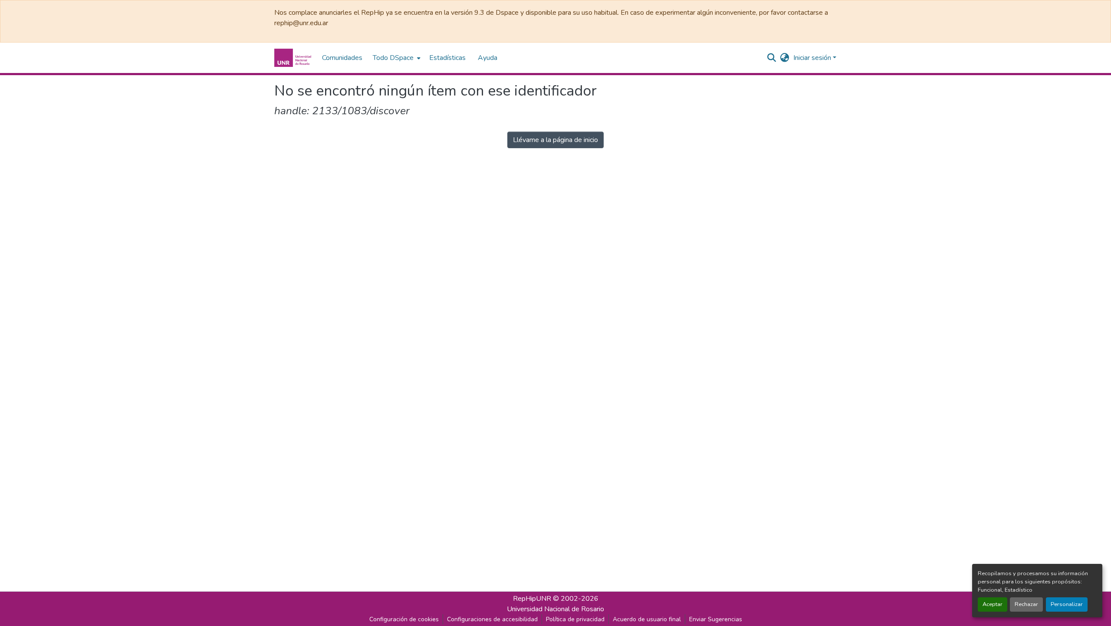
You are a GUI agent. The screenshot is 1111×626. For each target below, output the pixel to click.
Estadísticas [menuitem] (447, 58)
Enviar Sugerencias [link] (715, 619)
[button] (293, 58)
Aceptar (993, 604)
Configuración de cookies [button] (404, 619)
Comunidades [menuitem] (342, 58)
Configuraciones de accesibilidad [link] (492, 619)
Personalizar (1067, 604)
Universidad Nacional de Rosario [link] (555, 609)
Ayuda (487, 58)
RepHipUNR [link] (532, 598)
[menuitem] (396, 58)
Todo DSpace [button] (393, 58)
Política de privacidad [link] (575, 619)
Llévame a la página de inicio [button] (555, 140)
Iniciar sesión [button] (813, 58)
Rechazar (1026, 604)
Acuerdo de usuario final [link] (647, 619)
